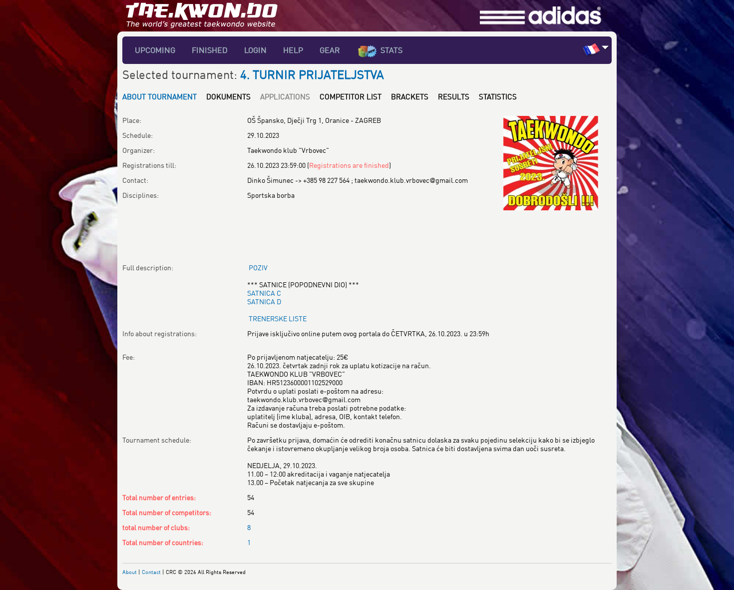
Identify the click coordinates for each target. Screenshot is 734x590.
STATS (391, 50)
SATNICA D (264, 301)
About (129, 572)
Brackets (409, 96)
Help (293, 50)
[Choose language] (605, 47)
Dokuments (228, 96)
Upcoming (155, 50)
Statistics (498, 96)
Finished (210, 50)
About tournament (159, 96)
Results (453, 96)
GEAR (330, 50)
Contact (151, 572)
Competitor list (350, 96)
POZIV (258, 267)
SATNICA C (264, 293)
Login (255, 50)
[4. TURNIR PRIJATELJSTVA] (550, 120)
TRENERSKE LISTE (278, 318)
